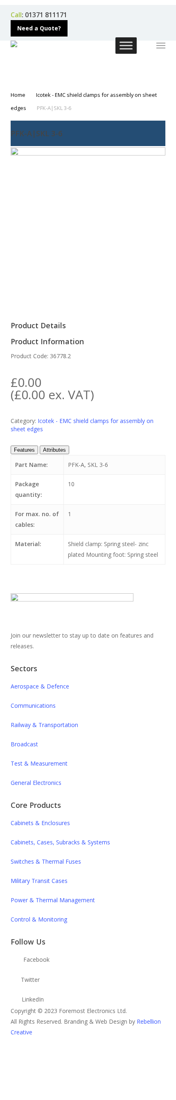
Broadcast (24, 744)
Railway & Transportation (44, 725)
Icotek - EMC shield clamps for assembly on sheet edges (82, 425)
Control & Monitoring (39, 919)
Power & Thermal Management (53, 900)
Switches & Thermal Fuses (46, 861)
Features (24, 450)
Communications (33, 705)
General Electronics (36, 783)
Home (18, 94)
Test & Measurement (39, 763)
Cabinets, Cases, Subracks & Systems (60, 842)
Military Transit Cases (39, 881)
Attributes (54, 450)
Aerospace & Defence (40, 686)
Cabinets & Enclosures (40, 823)
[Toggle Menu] (126, 45)
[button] (39, 28)
